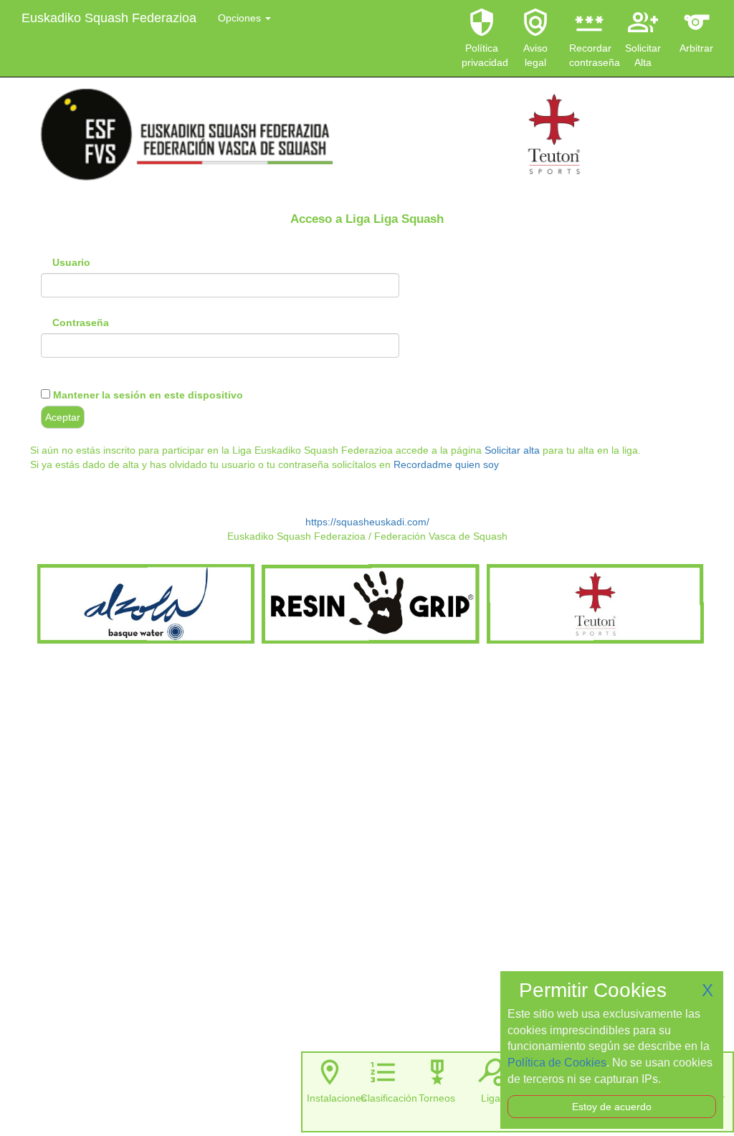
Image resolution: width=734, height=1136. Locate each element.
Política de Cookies (556, 1062)
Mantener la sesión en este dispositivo (146, 395)
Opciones (241, 18)
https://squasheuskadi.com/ (367, 522)
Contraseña (80, 322)
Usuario (71, 262)
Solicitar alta (512, 450)
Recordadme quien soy (446, 464)
